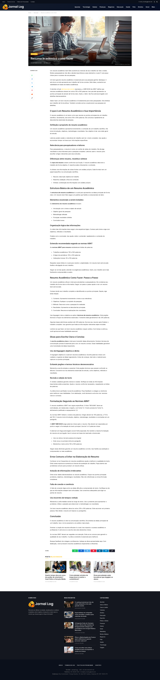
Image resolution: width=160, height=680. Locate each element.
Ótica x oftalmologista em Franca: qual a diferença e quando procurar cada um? (85, 639)
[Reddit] (32, 94)
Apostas (77, 7)
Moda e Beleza (104, 634)
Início (3, 1)
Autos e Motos (104, 604)
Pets (134, 7)
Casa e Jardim (104, 607)
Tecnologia (86, 7)
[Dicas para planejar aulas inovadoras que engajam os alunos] (104, 567)
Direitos (140, 7)
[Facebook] (32, 79)
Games (94, 7)
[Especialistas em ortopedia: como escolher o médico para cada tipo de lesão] (68, 615)
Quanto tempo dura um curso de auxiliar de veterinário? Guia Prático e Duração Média (55, 577)
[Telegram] (32, 86)
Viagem (102, 647)
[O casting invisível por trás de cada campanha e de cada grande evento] (68, 604)
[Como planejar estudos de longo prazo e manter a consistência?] (80, 567)
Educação (120, 7)
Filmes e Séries (104, 620)
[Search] (157, 2)
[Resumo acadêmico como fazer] (80, 41)
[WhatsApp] (32, 75)
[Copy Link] (32, 98)
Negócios (111, 7)
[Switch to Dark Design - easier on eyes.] (154, 1)
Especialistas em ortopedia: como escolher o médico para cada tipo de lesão (84, 614)
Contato (33, 1)
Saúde (128, 7)
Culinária (102, 610)
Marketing (103, 631)
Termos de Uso (11, 1)
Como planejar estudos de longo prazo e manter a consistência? (78, 577)
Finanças (103, 7)
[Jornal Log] (13, 7)
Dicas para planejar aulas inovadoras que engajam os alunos (103, 577)
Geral (147, 7)
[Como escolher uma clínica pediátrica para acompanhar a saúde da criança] (68, 650)
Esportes (102, 618)
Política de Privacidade (22, 1)
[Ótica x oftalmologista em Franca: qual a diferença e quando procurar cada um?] (68, 639)
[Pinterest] (32, 90)
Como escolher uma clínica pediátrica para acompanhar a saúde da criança (84, 649)
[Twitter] (32, 83)
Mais (153, 7)
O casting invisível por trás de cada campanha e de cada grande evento (84, 604)
